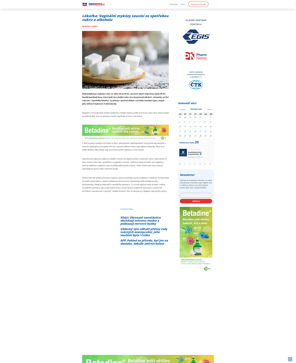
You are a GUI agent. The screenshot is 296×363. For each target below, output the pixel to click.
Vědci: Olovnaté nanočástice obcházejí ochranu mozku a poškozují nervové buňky (140, 221)
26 (190, 136)
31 (200, 117)
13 (195, 127)
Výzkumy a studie (89, 26)
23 (211, 131)
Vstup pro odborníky (198, 4)
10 (180, 127)
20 (195, 131)
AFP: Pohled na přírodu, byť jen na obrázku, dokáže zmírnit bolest (144, 241)
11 (185, 127)
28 (185, 117)
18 (185, 131)
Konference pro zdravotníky (195, 153)
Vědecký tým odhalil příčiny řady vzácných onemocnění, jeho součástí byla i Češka (143, 232)
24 (180, 136)
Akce (183, 4)
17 (180, 131)
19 (190, 131)
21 (200, 131)
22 (205, 131)
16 (211, 127)
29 (190, 117)
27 (180, 117)
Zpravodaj (173, 4)
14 (200, 127)
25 (185, 136)
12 (190, 127)
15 (205, 127)
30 (195, 117)
